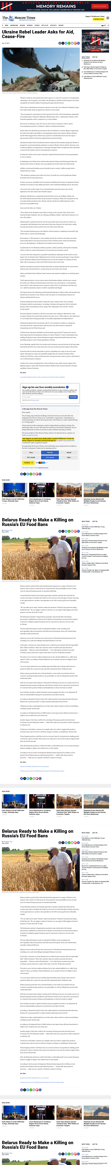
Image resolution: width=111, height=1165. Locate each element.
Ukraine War (14, 25)
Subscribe (73, 397)
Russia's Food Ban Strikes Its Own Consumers (34, 766)
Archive (61, 25)
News (6, 25)
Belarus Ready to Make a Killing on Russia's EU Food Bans (37, 522)
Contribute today (99, 19)
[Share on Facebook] (59, 43)
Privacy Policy (36, 400)
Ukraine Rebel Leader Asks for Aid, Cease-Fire (38, 34)
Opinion (37, 25)
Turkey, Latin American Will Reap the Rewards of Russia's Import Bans (42, 771)
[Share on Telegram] (66, 43)
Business (30, 25)
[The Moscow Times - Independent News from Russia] (18, 18)
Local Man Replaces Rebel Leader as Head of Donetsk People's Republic (42, 377)
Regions (22, 25)
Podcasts (53, 25)
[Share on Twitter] (63, 43)
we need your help (32, 435)
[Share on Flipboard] (75, 43)
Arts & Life (44, 25)
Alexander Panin (8, 530)
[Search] (108, 25)
